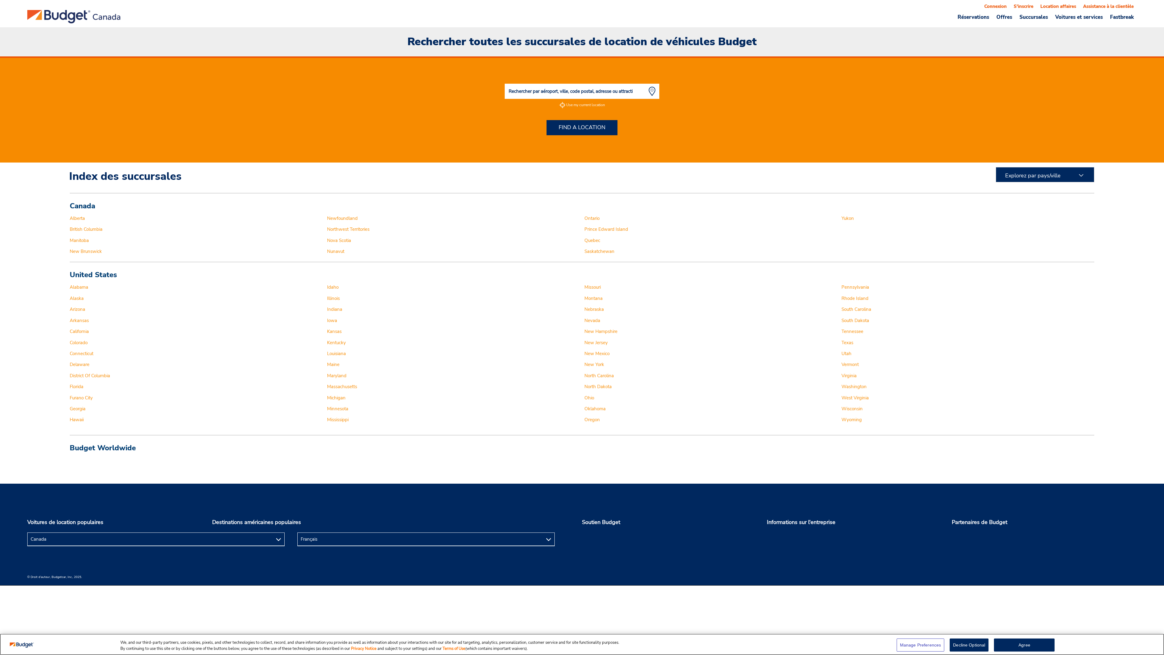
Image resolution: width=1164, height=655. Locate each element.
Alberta (77, 218)
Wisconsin (852, 409)
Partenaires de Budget (979, 522)
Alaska (77, 298)
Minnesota (337, 409)
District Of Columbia (90, 376)
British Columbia (86, 229)
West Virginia (855, 398)
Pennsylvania (855, 287)
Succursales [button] (1033, 17)
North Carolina (599, 376)
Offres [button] (1004, 17)
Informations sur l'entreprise (801, 522)
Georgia (77, 409)
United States (93, 275)
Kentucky (336, 343)
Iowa (332, 320)
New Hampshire (600, 331)
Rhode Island (854, 298)
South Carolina (856, 309)
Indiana (334, 309)
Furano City (81, 398)
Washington (854, 387)
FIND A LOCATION (582, 127)
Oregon (592, 420)
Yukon (847, 218)
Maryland (336, 376)
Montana (593, 298)
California (79, 331)
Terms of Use (454, 648)
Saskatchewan (599, 251)
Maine (333, 364)
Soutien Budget (601, 522)
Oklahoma (595, 409)
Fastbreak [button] (1122, 17)
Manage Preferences (920, 645)
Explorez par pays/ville (1033, 175)
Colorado (79, 343)
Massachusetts (342, 387)
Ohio (589, 398)
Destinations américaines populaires (256, 522)
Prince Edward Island (606, 229)
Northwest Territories (348, 229)
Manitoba (79, 240)
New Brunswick (86, 251)
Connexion (995, 6)
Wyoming (851, 420)
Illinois (333, 298)
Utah (846, 354)
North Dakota (598, 387)
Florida (76, 387)
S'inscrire (1023, 6)
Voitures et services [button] (1079, 17)
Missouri (592, 287)
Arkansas (79, 320)
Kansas (334, 331)
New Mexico (597, 354)
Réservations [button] (973, 17)
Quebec (592, 240)
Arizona (77, 309)
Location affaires (1058, 6)
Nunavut (335, 251)
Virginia (849, 376)
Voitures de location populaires (65, 522)
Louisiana (336, 354)
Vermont (850, 364)
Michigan (336, 398)
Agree (1024, 645)
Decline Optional (969, 645)
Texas (847, 343)
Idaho (333, 287)
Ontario (592, 218)
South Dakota (855, 320)
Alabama (79, 287)
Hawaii (77, 420)
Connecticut (81, 354)
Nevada (592, 320)
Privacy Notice (364, 648)
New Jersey (596, 343)
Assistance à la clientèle (1108, 6)
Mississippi (338, 420)
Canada (82, 206)
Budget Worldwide (103, 448)
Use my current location (585, 104)
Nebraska (594, 309)
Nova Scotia (339, 240)
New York (594, 364)
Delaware (79, 364)
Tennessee (852, 331)
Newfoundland (342, 218)
